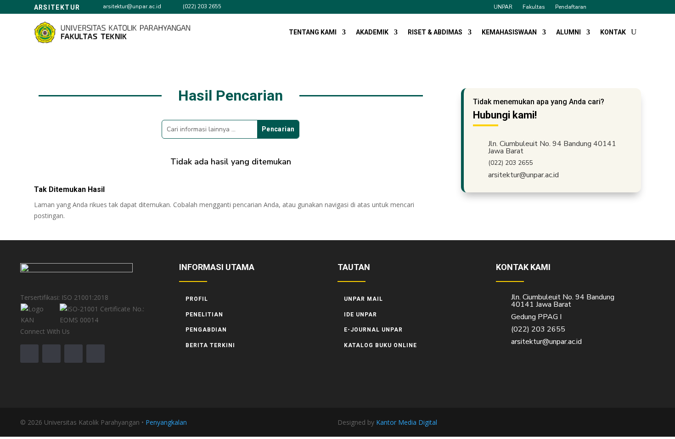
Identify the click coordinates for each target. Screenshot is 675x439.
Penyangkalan (166, 422)
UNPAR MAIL (363, 299)
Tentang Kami (313, 32)
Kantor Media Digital (410, 422)
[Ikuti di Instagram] (602, 6)
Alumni (568, 32)
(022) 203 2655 (202, 6)
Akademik (372, 32)
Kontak (613, 32)
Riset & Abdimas (435, 32)
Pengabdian (206, 329)
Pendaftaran (570, 7)
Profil (197, 299)
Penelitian (204, 314)
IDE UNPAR (360, 314)
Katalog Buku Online (380, 345)
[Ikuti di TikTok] (618, 6)
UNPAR (503, 7)
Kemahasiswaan (509, 32)
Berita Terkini (210, 345)
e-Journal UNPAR (373, 329)
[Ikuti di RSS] (95, 353)
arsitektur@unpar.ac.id (132, 6)
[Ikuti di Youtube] (635, 6)
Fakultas (534, 7)
